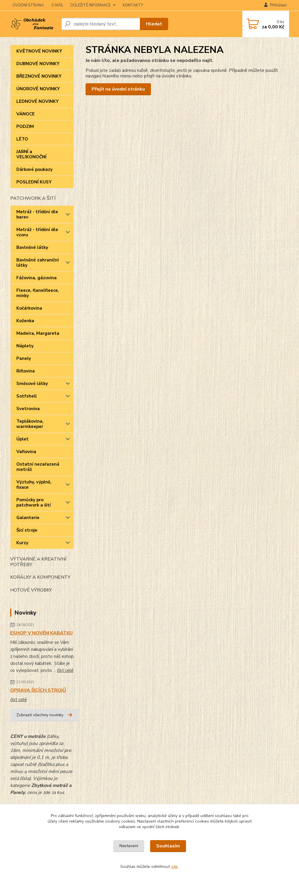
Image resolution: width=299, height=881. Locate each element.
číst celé (65, 670)
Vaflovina (26, 452)
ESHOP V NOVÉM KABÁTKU (41, 633)
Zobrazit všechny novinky (39, 715)
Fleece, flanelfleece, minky (37, 293)
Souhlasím (168, 846)
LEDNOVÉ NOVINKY (37, 101)
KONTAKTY (133, 5)
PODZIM (25, 126)
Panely (23, 358)
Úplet (22, 439)
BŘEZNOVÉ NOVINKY (39, 76)
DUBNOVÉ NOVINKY (38, 64)
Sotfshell (26, 396)
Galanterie (27, 518)
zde (174, 866)
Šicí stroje (26, 530)
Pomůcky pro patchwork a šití (33, 502)
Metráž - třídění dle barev (37, 214)
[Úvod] (33, 24)
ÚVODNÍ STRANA (28, 5)
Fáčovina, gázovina (36, 278)
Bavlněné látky (32, 247)
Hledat (154, 24)
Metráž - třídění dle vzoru (37, 232)
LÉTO (22, 139)
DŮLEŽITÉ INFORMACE (90, 5)
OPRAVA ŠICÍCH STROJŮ (38, 690)
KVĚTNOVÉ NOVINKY (39, 51)
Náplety (25, 346)
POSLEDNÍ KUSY (34, 182)
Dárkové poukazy (34, 169)
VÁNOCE (25, 114)
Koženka (25, 321)
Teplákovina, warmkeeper (30, 423)
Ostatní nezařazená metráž (37, 466)
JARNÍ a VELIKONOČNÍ (31, 154)
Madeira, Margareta (37, 333)
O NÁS (57, 5)
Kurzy (22, 543)
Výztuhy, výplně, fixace (33, 484)
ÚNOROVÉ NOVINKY (38, 89)
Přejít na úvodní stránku (118, 89)
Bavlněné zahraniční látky (37, 262)
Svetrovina (28, 409)
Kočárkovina (29, 308)
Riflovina (25, 371)
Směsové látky (32, 383)
